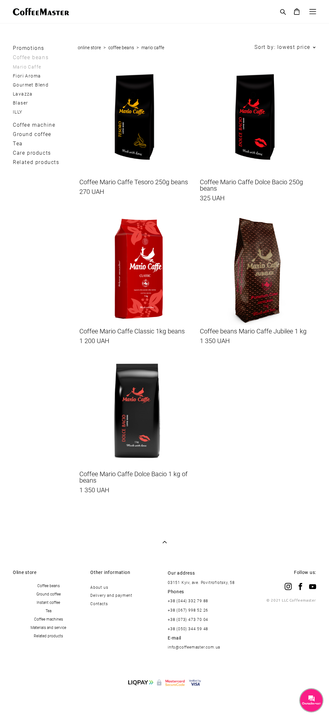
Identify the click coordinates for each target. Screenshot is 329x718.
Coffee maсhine (34, 124)
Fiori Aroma (27, 76)
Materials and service (48, 627)
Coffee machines (48, 619)
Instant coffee (48, 602)
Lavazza (23, 94)
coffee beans (121, 47)
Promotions (28, 47)
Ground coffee (32, 134)
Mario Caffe (27, 67)
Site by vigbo (164, 702)
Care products (32, 152)
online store (89, 47)
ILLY (17, 112)
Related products (36, 162)
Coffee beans (31, 57)
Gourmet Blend (31, 85)
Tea (18, 143)
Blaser (20, 103)
